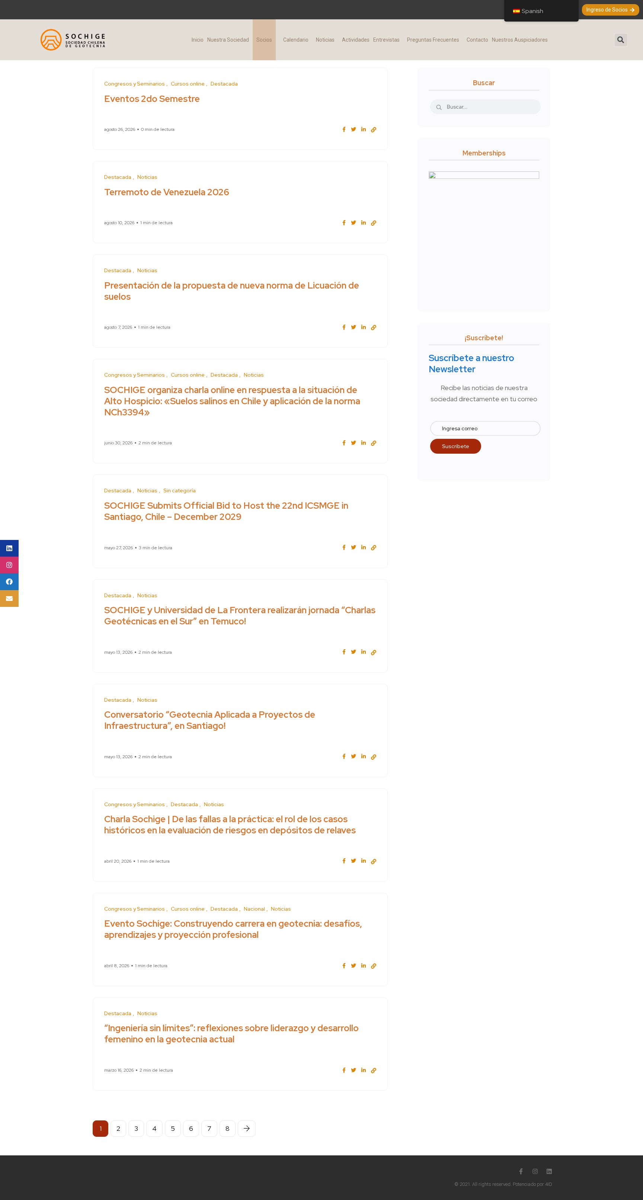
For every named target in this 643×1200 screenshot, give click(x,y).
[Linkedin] (549, 1171)
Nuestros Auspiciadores (520, 40)
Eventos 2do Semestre (152, 98)
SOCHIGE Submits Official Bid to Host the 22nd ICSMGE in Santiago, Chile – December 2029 (226, 510)
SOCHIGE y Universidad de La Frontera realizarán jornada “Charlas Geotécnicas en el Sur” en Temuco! (239, 615)
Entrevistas (386, 40)
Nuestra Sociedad (228, 40)
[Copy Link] (373, 130)
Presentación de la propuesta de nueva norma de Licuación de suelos (231, 290)
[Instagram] (535, 1171)
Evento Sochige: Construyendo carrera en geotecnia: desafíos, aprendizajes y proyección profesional (233, 929)
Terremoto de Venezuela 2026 (166, 191)
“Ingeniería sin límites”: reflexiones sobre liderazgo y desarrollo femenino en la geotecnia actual (231, 1033)
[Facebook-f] (521, 1171)
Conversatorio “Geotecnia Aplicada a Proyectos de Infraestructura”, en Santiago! (209, 720)
